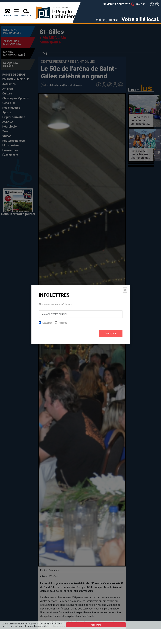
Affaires (63, 322)
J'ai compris (96, 625)
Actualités (47, 322)
